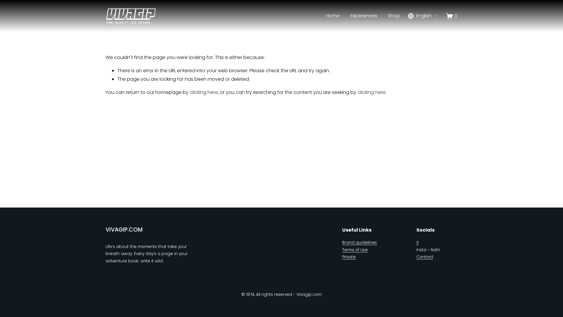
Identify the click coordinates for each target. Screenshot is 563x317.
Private (349, 257)
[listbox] (423, 16)
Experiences (363, 15)
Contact (424, 257)
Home (333, 15)
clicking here (204, 92)
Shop (394, 15)
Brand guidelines (359, 242)
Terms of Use (355, 250)
